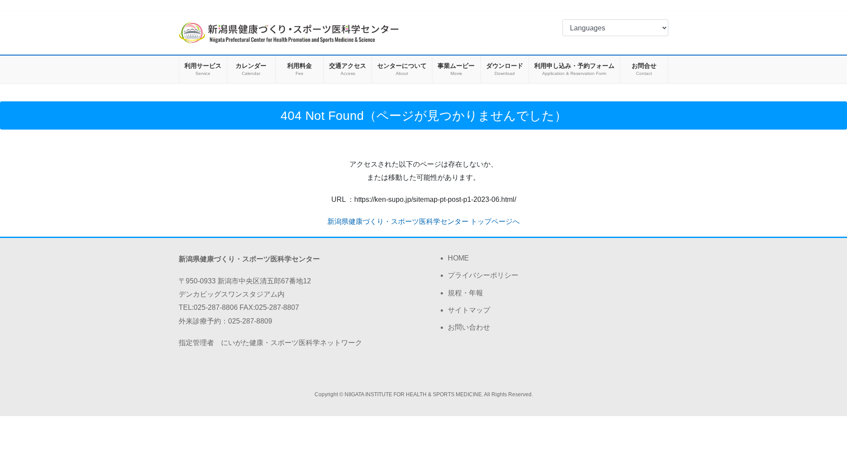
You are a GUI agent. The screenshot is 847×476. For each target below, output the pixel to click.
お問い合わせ (469, 327)
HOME (458, 258)
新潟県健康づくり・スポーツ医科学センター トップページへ (423, 221)
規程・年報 (465, 293)
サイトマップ (469, 310)
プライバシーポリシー (483, 275)
